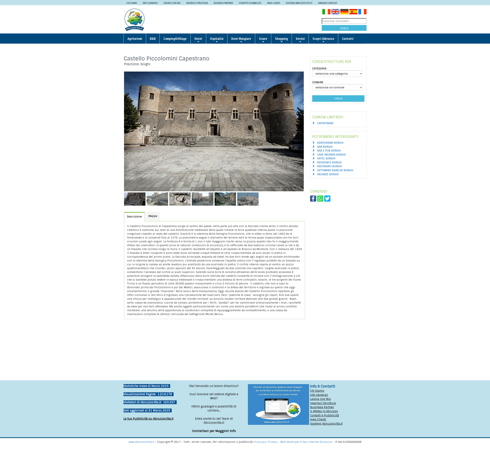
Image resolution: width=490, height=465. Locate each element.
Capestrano (325, 123)
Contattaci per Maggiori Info (214, 431)
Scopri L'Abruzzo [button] (323, 38)
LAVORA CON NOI (171, 3)
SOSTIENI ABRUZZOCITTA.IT (299, 3)
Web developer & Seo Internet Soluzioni (306, 442)
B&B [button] (153, 38)
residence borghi (329, 162)
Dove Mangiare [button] (241, 38)
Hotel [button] (198, 38)
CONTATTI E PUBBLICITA (250, 3)
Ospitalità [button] (216, 38)
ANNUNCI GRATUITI (327, 3)
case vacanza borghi (331, 154)
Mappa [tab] (152, 216)
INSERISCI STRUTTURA (197, 3)
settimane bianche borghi (335, 170)
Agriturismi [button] (134, 38)
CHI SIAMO (131, 3)
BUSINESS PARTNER (223, 3)
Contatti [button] (347, 38)
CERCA (344, 28)
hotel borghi (326, 158)
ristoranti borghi (329, 166)
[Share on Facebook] (313, 198)
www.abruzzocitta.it (141, 442)
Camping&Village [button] (175, 38)
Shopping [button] (281, 38)
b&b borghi (324, 146)
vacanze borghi (328, 174)
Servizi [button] (300, 38)
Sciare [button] (263, 38)
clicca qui (259, 442)
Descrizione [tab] (134, 216)
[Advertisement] (234, 19)
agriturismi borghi (330, 142)
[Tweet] (327, 198)
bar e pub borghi (329, 150)
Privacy (273, 442)
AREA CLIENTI (273, 3)
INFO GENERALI (150, 3)
